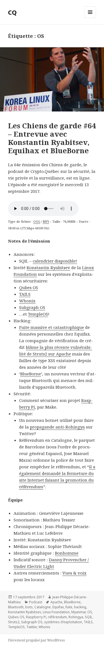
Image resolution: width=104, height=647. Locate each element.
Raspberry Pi (36, 617)
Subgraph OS (31, 622)
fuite (68, 607)
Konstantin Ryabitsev (48, 267)
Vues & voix (74, 573)
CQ (12, 12)
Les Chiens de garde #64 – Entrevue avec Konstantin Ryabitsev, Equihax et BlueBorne (52, 138)
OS (89, 612)
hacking (80, 607)
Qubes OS (16, 617)
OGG (36, 221)
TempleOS (16, 627)
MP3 (46, 221)
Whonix (44, 627)
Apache (56, 602)
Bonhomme (66, 553)
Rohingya (76, 617)
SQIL (88, 617)
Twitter (31, 627)
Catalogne (42, 607)
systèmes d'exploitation (63, 622)
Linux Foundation (56, 612)
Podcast (35, 602)
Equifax (58, 607)
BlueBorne (72, 602)
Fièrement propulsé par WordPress (36, 640)
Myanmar (78, 612)
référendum (57, 617)
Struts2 (13, 622)
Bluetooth (16, 607)
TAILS (88, 622)
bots (29, 607)
